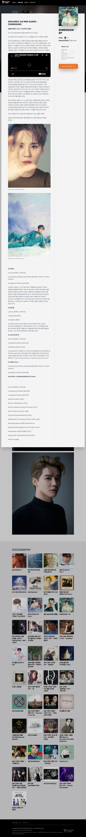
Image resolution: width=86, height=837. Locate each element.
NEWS (26, 2)
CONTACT (32, 2)
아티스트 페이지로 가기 (68, 66)
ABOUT (14, 2)
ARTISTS (20, 2)
